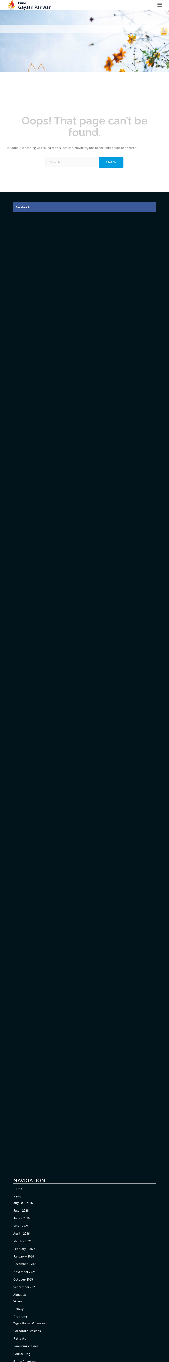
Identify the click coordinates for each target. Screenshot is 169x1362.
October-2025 (23, 1279)
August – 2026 (23, 1203)
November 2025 (24, 1272)
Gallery (18, 1309)
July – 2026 (21, 1210)
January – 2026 (23, 1256)
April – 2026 (21, 1233)
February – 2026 (24, 1249)
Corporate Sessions (27, 1331)
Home (17, 1189)
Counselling (21, 1354)
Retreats (19, 1338)
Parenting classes (25, 1346)
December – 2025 (25, 1264)
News (17, 1196)
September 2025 (24, 1287)
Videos (17, 1301)
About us (19, 1294)
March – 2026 (22, 1241)
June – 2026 (21, 1218)
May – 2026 (20, 1226)
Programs (20, 1316)
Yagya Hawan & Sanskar (29, 1323)
